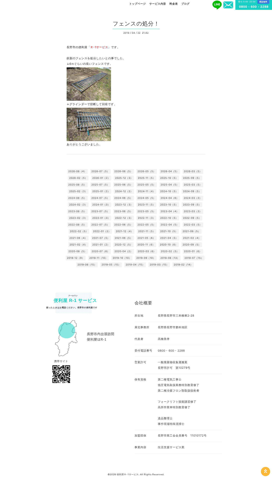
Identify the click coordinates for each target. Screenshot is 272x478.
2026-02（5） (78, 177)
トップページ (137, 3)
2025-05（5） (146, 184)
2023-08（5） (77, 211)
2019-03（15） (159, 264)
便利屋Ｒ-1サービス (128, 474)
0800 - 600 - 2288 (253, 7)
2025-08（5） (77, 184)
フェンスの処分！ (136, 24)
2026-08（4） (77, 171)
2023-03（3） (193, 211)
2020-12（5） (123, 244)
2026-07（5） (100, 171)
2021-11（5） (146, 231)
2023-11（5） (146, 204)
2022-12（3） (124, 217)
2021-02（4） (78, 244)
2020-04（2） (124, 251)
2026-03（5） (193, 171)
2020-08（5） (77, 251)
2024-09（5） (192, 191)
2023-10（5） (169, 204)
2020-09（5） (192, 244)
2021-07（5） (101, 237)
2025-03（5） (193, 184)
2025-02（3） (78, 191)
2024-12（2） (124, 191)
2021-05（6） (146, 237)
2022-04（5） (170, 224)
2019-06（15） (87, 264)
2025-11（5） (146, 177)
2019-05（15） (111, 264)
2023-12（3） (124, 204)
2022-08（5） (77, 224)
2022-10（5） (169, 217)
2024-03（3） (193, 197)
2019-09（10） (145, 257)
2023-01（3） (101, 217)
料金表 (173, 3)
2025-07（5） (100, 184)
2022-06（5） (123, 224)
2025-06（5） (123, 184)
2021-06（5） (123, 237)
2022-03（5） (193, 224)
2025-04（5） (170, 184)
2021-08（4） (78, 237)
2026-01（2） (101, 177)
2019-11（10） (98, 257)
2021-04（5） (169, 237)
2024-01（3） (101, 204)
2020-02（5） (170, 251)
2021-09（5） (191, 231)
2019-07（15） (193, 257)
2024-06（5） (123, 197)
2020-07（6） (101, 251)
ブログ (185, 3)
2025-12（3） (124, 177)
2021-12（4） (124, 231)
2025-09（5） (192, 177)
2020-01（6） (193, 251)
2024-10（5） (169, 191)
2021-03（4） (192, 237)
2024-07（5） (100, 197)
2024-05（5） (146, 197)
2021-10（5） (169, 231)
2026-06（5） (123, 171)
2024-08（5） (77, 197)
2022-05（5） (146, 224)
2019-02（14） (183, 264)
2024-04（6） (170, 197)
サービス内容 (157, 3)
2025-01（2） (101, 191)
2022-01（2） (102, 231)
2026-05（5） (146, 171)
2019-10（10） (122, 257)
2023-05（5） (146, 211)
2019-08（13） (169, 257)
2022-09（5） (192, 217)
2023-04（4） (170, 211)
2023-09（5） (192, 204)
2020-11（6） (146, 244)
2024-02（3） (78, 204)
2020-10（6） (169, 244)
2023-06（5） (123, 211)
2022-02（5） (79, 231)
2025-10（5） (169, 177)
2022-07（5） (100, 224)
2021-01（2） (101, 244)
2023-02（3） (78, 217)
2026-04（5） (170, 171)
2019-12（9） (75, 257)
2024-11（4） (146, 191)
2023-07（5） (100, 211)
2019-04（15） (135, 264)
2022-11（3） (146, 217)
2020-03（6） (147, 251)
